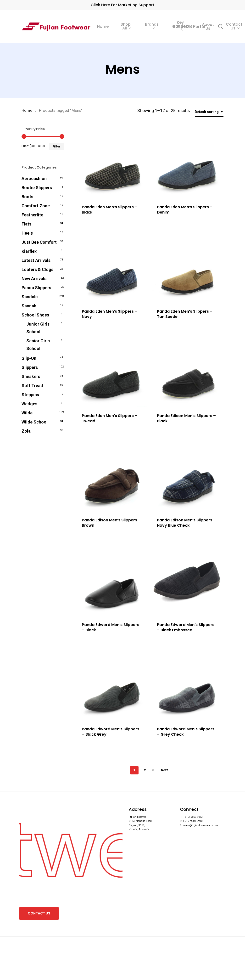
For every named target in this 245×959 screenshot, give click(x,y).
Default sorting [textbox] (207, 112)
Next (164, 770)
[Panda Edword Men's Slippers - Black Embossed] (187, 580)
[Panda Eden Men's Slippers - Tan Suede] (187, 267)
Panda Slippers (36, 287)
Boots (27, 196)
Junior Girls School (38, 328)
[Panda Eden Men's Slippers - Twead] (111, 371)
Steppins (30, 394)
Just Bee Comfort (39, 242)
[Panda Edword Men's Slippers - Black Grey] (111, 685)
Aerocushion (34, 178)
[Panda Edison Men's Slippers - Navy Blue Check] (187, 476)
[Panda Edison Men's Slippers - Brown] (111, 476)
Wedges (29, 403)
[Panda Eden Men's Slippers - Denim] (187, 162)
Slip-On (29, 358)
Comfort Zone (36, 205)
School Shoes (35, 314)
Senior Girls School (38, 344)
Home (27, 110)
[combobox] (209, 112)
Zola (26, 431)
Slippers (30, 367)
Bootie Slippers (37, 187)
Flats (26, 223)
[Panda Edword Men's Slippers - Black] (111, 580)
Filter (56, 146)
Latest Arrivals (36, 260)
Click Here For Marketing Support (122, 5)
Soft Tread (32, 385)
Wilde (27, 412)
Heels (27, 233)
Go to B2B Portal (188, 26)
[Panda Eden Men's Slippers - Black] (111, 162)
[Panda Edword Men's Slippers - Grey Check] (187, 685)
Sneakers (31, 376)
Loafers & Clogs (37, 269)
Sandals (30, 296)
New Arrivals (34, 278)
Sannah (29, 305)
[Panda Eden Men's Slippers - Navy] (111, 267)
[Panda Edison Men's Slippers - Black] (187, 371)
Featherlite (32, 214)
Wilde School (35, 421)
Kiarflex (29, 251)
